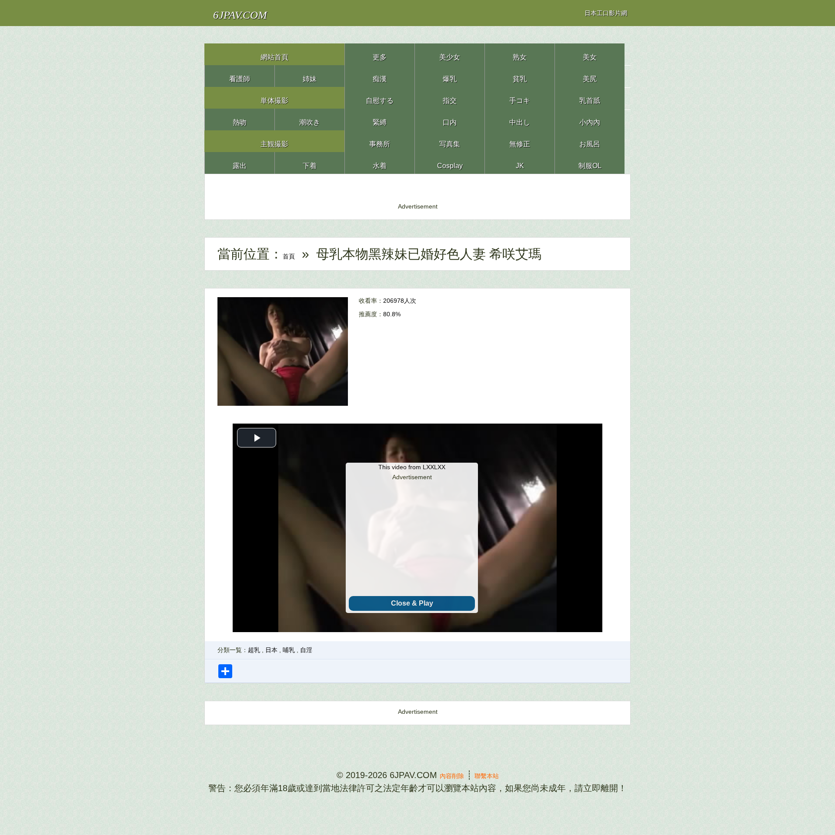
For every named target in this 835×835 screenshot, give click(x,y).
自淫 (306, 649)
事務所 (379, 141)
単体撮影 (274, 97)
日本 (271, 649)
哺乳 (289, 649)
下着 (309, 163)
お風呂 (590, 141)
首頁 (296, 254)
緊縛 (379, 119)
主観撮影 (274, 141)
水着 (379, 163)
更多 (379, 54)
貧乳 (519, 76)
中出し (520, 119)
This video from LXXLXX (411, 467)
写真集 (449, 141)
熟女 (519, 54)
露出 (239, 163)
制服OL (590, 163)
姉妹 (309, 76)
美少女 (449, 54)
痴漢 (379, 76)
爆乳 (449, 76)
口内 (449, 119)
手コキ (520, 97)
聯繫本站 (493, 775)
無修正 (519, 141)
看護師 (239, 76)
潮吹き (310, 119)
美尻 (589, 76)
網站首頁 (274, 54)
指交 (449, 97)
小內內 (589, 119)
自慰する (379, 97)
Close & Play (412, 603)
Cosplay (449, 163)
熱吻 (239, 119)
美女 (589, 54)
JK (520, 163)
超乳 (254, 649)
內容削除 (445, 775)
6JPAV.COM (256, 13)
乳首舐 (589, 97)
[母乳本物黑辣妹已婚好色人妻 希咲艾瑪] (282, 351)
